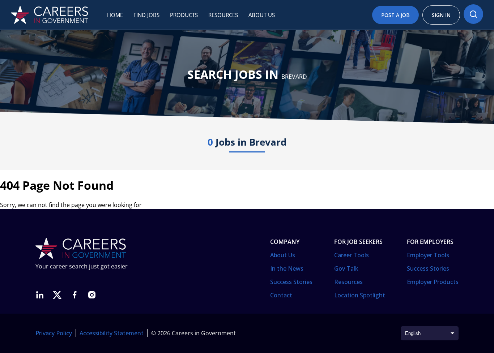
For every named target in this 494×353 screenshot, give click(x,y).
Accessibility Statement (112, 333)
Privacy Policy (53, 333)
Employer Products (433, 282)
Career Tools (351, 255)
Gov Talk (346, 268)
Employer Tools (428, 255)
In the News (286, 268)
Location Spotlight (359, 295)
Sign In (441, 15)
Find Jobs (146, 14)
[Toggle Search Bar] (473, 14)
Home (115, 14)
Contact (281, 295)
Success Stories (291, 282)
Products (184, 14)
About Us (282, 255)
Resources (223, 14)
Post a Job (395, 15)
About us (261, 14)
